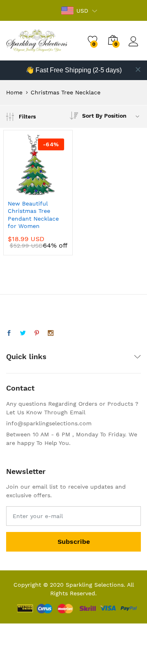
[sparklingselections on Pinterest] (37, 333)
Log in (135, 46)
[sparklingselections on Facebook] (9, 333)
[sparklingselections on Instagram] (50, 333)
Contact (20, 388)
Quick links (26, 356)
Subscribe (74, 541)
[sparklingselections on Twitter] (23, 333)
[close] (138, 69)
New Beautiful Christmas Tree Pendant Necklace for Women (33, 214)
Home (14, 92)
